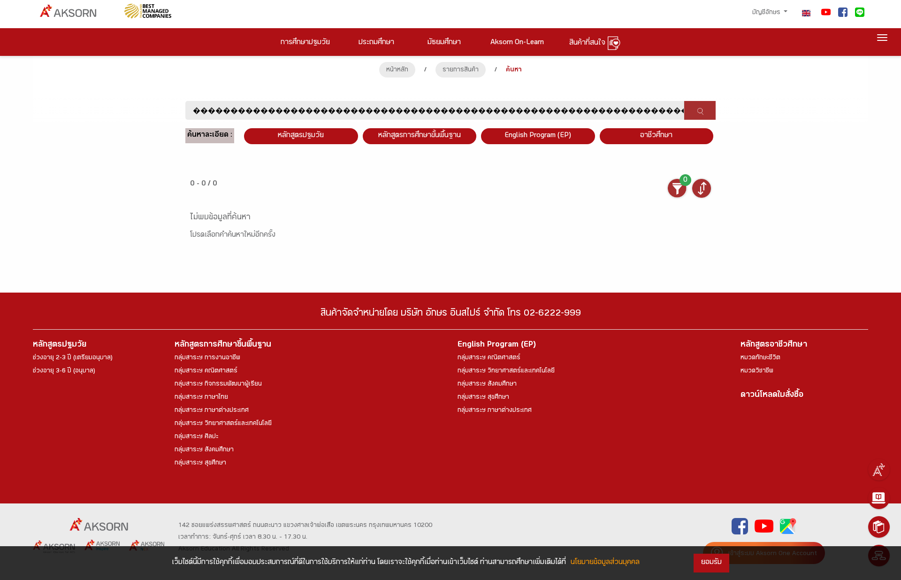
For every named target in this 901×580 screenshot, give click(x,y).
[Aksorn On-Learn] (879, 498)
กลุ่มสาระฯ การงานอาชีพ (207, 358)
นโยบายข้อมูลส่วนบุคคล (605, 563)
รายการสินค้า (461, 70)
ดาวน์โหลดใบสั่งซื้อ (772, 395)
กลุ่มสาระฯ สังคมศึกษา (204, 450)
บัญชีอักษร (767, 13)
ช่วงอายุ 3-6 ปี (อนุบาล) (64, 371)
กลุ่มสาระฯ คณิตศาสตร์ (206, 371)
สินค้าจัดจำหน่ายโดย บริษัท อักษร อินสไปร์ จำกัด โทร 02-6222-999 (451, 314)
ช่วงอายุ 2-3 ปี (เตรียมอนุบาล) (73, 358)
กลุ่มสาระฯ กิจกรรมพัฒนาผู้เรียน (218, 384)
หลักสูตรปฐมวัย (59, 345)
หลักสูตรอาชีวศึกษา (774, 345)
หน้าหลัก (397, 70)
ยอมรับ (711, 563)
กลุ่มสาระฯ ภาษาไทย (201, 398)
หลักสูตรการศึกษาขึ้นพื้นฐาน (223, 345)
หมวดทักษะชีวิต (760, 358)
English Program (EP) (537, 136)
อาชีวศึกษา (656, 136)
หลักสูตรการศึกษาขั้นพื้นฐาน (419, 136)
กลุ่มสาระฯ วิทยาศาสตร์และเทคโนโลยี (223, 424)
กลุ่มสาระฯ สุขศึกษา (200, 463)
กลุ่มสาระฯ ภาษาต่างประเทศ (212, 411)
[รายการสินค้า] (879, 527)
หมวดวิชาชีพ (757, 371)
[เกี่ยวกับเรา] (879, 469)
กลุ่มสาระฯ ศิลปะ (196, 437)
